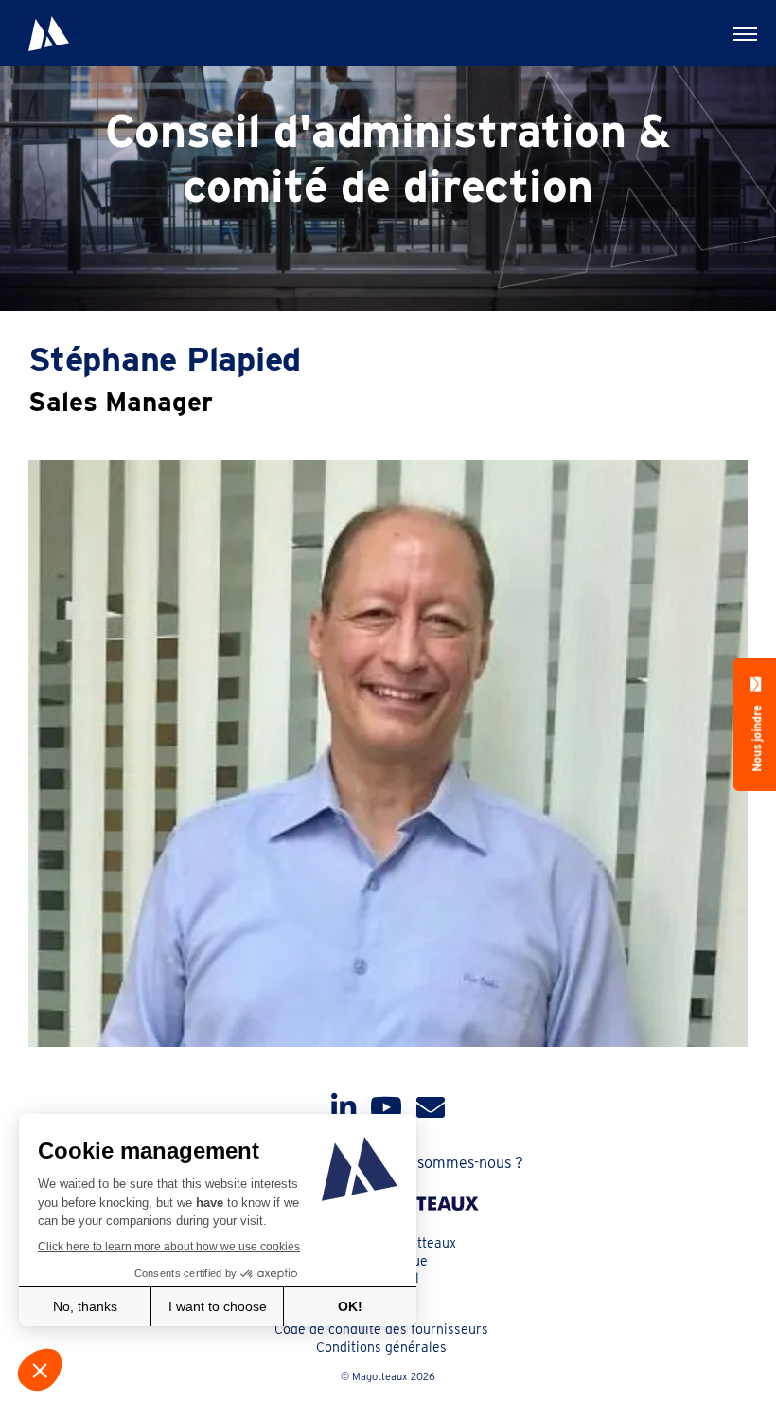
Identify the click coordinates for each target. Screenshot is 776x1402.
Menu (743, 33)
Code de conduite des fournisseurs (381, 1329)
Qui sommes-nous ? (457, 1163)
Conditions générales (381, 1347)
